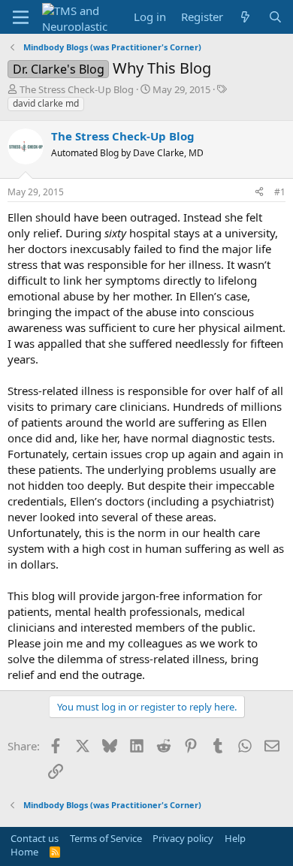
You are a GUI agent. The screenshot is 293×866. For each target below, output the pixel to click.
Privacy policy (183, 838)
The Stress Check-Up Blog (77, 89)
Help (235, 838)
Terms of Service (106, 838)
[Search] (275, 17)
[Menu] (20, 17)
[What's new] (245, 17)
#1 (279, 192)
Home (24, 851)
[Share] (259, 192)
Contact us (35, 838)
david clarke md (46, 103)
